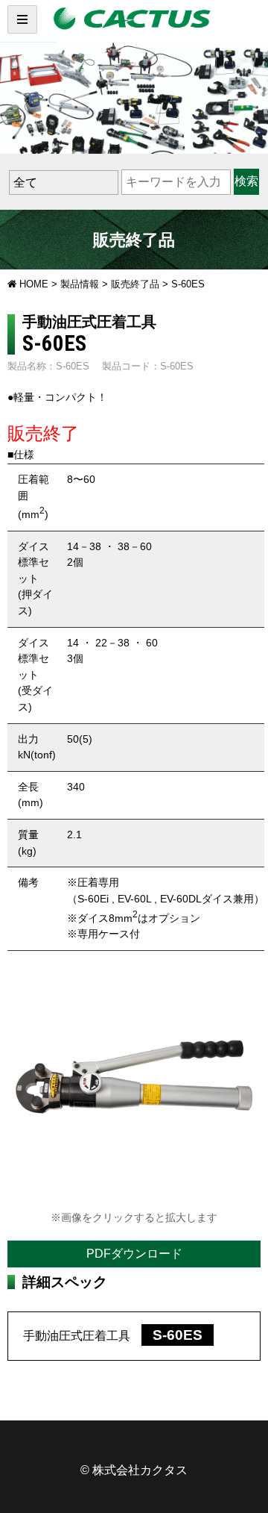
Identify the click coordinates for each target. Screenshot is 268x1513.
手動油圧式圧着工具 (112, 1335)
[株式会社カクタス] (134, 18)
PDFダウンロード (134, 1253)
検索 (246, 181)
